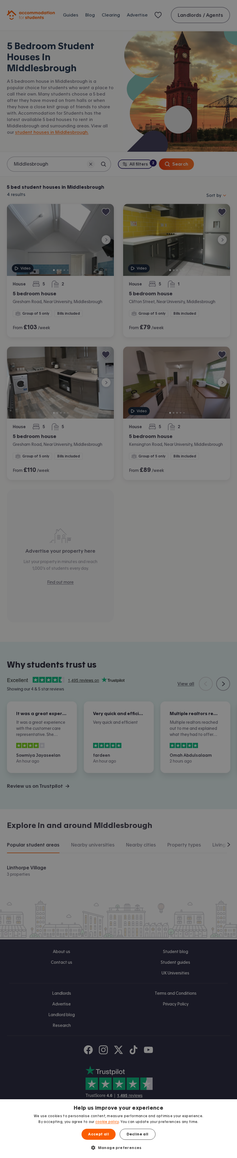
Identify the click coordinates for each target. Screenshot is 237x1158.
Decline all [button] (137, 1134)
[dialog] (118, 1128)
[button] (118, 1147)
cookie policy (107, 1122)
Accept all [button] (98, 1134)
